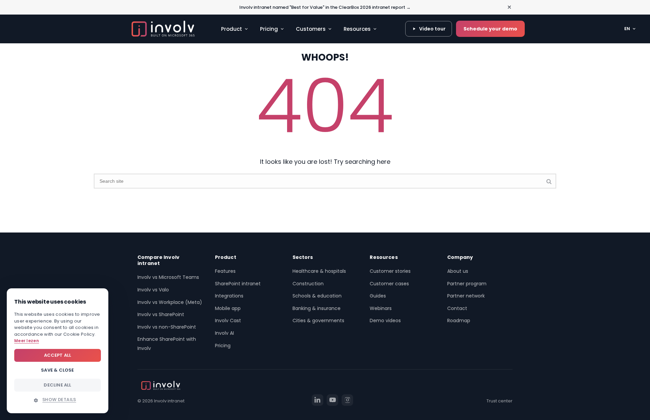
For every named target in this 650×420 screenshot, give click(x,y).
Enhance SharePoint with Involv (166, 344)
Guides (378, 295)
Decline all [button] (57, 385)
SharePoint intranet (238, 283)
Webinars (381, 308)
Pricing (269, 28)
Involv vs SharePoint (160, 314)
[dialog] (57, 350)
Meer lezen (26, 341)
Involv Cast (228, 320)
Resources (357, 28)
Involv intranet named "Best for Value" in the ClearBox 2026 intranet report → (325, 7)
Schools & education (317, 295)
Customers (311, 28)
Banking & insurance (316, 308)
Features (225, 271)
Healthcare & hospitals (319, 271)
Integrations (229, 295)
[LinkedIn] (317, 400)
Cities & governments (318, 320)
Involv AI (224, 333)
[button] (57, 399)
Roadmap (458, 320)
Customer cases (389, 283)
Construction (308, 283)
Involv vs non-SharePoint (166, 327)
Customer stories (390, 271)
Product (231, 28)
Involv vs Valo (153, 289)
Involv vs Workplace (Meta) (169, 302)
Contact (457, 308)
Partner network (466, 295)
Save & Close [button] (57, 370)
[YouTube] (332, 400)
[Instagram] (347, 400)
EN (627, 28)
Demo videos (385, 320)
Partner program (466, 283)
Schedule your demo (490, 28)
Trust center (499, 401)
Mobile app (228, 308)
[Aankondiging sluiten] (509, 7)
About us (457, 271)
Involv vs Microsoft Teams (168, 277)
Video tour (432, 28)
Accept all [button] (57, 355)
